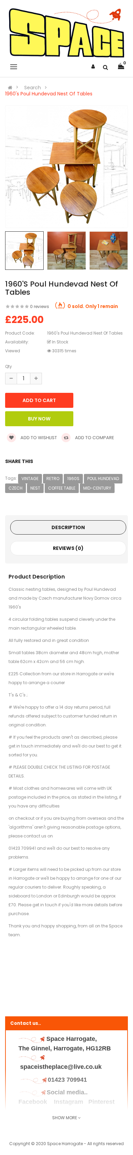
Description (68, 527)
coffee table (61, 488)
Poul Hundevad (103, 478)
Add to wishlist (38, 437)
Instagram (68, 1101)
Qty (8, 366)
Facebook (33, 1101)
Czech (16, 488)
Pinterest (101, 1101)
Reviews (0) (68, 548)
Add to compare (94, 437)
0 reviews (39, 306)
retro (52, 478)
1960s (73, 478)
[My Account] (93, 66)
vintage (30, 478)
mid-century (97, 488)
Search (32, 88)
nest (35, 488)
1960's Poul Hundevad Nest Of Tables (48, 94)
